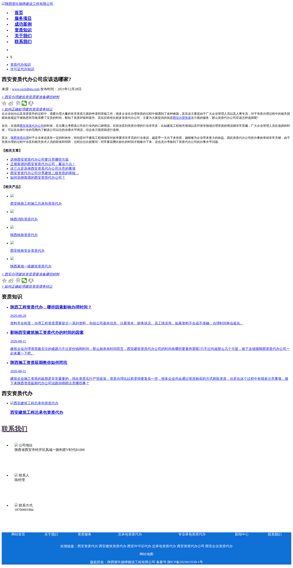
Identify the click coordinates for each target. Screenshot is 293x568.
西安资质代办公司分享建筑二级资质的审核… (44, 173)
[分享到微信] (24, 103)
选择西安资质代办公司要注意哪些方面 (39, 159)
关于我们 (23, 35)
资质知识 (23, 29)
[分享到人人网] (31, 103)
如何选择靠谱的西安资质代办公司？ (37, 177)
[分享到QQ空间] (4, 103)
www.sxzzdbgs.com (25, 89)
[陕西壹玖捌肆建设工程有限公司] (27, 4)
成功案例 (23, 24)
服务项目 (23, 18)
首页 (19, 12)
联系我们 (23, 41)
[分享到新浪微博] (11, 103)
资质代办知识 (20, 64)
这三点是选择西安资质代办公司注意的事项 (43, 168)
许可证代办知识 (22, 69)
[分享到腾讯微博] (17, 103)
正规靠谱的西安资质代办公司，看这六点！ (43, 164)
